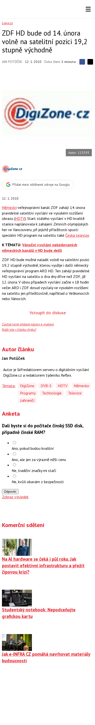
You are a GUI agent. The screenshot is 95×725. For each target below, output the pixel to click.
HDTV (20, 218)
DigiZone (27, 385)
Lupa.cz (7, 23)
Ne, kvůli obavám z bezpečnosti (38, 481)
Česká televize (77, 235)
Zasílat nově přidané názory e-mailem (28, 324)
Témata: (9, 385)
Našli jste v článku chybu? (19, 330)
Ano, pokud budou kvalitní (33, 448)
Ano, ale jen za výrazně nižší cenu (39, 459)
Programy (28, 393)
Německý (9, 207)
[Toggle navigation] (88, 9)
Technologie (52, 393)
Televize (75, 393)
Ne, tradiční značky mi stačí (34, 470)
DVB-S (46, 385)
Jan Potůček (12, 61)
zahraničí (27, 400)
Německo (81, 385)
